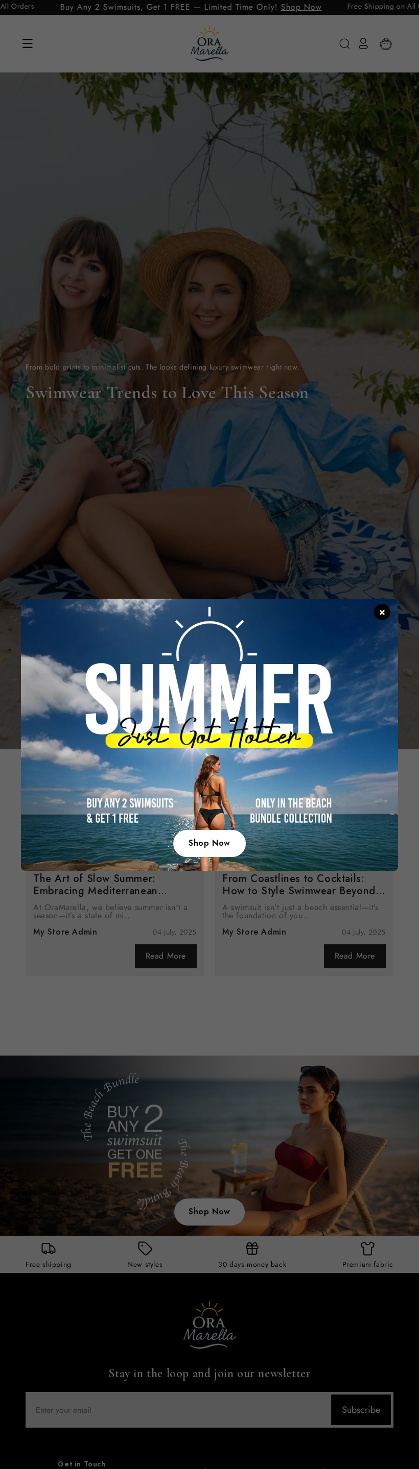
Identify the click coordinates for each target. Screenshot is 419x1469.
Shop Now (209, 843)
